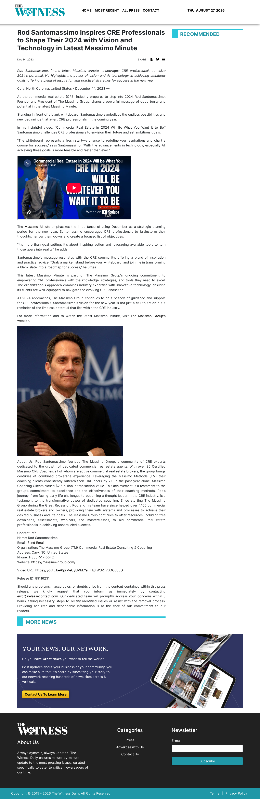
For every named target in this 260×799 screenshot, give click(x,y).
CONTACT (151, 10)
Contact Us (130, 754)
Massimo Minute (37, 227)
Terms (214, 793)
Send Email (35, 543)
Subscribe (207, 761)
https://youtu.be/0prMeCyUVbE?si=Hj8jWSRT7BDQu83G (79, 570)
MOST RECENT (107, 10)
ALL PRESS (131, 10)
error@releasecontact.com (37, 596)
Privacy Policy (236, 793)
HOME (86, 10)
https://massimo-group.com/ (53, 562)
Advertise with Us (130, 747)
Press (130, 740)
